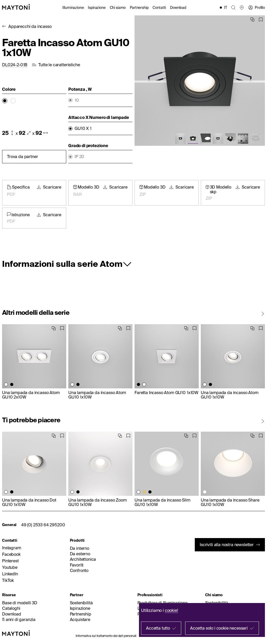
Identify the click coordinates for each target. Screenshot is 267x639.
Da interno (79, 548)
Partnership (139, 7)
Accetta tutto (158, 628)
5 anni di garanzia (18, 619)
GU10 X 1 (83, 128)
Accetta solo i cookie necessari (219, 628)
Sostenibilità (81, 602)
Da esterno (80, 553)
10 (77, 100)
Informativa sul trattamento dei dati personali (106, 635)
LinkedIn (10, 573)
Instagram (11, 547)
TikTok (8, 580)
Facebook (11, 554)
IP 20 (79, 156)
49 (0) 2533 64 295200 (43, 524)
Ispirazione (96, 7)
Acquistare (80, 619)
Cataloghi (11, 608)
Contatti (159, 7)
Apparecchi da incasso (30, 26)
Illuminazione (73, 7)
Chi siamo (118, 7)
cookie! (171, 610)
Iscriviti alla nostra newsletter (227, 544)
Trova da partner (22, 156)
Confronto (79, 570)
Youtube (9, 567)
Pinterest (10, 560)
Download (178, 7)
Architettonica (83, 559)
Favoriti (77, 565)
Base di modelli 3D (19, 602)
